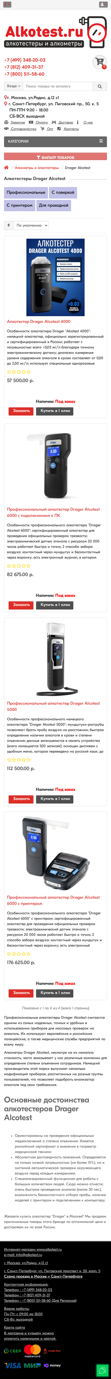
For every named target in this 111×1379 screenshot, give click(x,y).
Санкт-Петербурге (66, 1277)
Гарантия (17, 122)
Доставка (65, 122)
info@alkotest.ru (29, 1255)
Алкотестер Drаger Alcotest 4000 (38, 322)
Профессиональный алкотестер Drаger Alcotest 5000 (53, 706)
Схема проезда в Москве (25, 1277)
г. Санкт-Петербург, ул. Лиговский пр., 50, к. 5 (53, 104)
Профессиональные (26, 193)
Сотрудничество (23, 129)
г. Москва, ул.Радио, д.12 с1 (33, 98)
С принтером (20, 205)
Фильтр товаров (57, 158)
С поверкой (63, 193)
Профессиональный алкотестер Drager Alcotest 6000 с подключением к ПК (53, 512)
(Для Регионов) (49, 1301)
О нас (88, 122)
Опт (49, 129)
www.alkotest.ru (49, 1250)
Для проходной (53, 205)
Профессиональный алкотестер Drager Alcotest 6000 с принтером (53, 900)
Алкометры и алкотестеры (37, 168)
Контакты (71, 129)
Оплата (41, 122)
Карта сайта (14, 1328)
